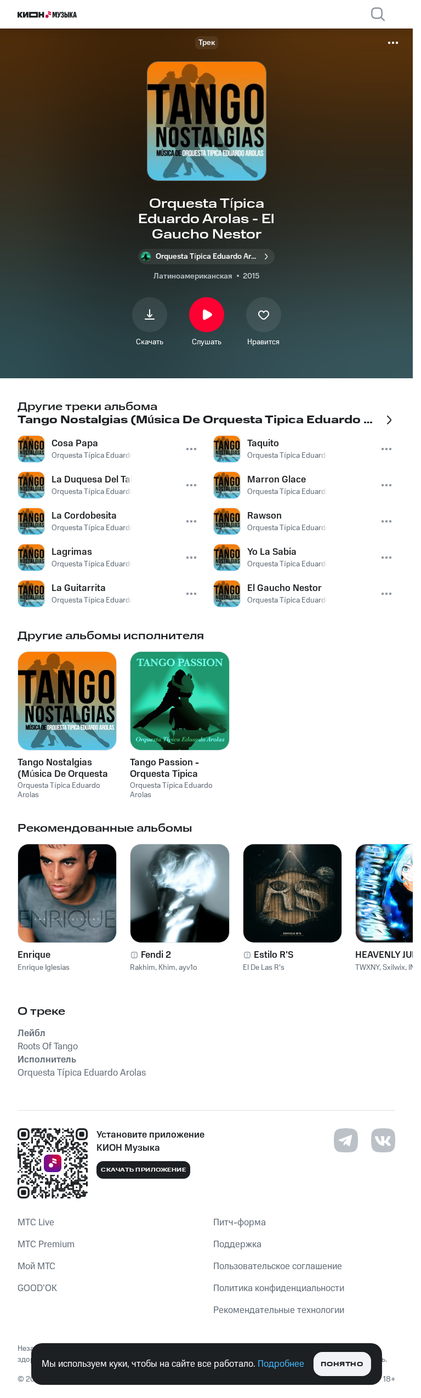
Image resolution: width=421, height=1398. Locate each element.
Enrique (34, 955)
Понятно (342, 1364)
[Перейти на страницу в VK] (383, 1140)
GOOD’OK (37, 1288)
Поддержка (237, 1244)
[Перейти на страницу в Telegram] (346, 1140)
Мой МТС (36, 1266)
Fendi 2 (156, 955)
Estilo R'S (273, 955)
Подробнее (281, 1364)
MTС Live (36, 1222)
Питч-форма (239, 1222)
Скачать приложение (143, 1170)
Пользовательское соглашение (277, 1266)
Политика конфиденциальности (278, 1288)
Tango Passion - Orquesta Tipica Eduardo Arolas (164, 768)
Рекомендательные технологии (278, 1310)
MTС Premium (46, 1244)
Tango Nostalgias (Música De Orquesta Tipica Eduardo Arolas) (67, 768)
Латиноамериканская (192, 276)
